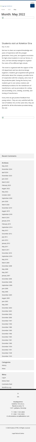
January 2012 (6, 243)
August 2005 (6, 298)
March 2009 (5, 263)
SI (31, 3)
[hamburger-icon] (32, 5)
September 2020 (7, 198)
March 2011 (5, 250)
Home (3, 9)
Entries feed (5, 381)
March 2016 (5, 217)
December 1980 (7, 327)
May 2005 (5, 305)
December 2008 (7, 266)
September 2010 (7, 256)
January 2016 (6, 221)
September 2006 (7, 285)
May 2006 (5, 292)
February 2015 (6, 224)
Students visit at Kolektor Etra (17, 43)
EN (33, 3)
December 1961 (7, 340)
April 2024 (5, 172)
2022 (9, 9)
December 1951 (7, 350)
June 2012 (5, 240)
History (4, 365)
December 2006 (7, 279)
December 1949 (7, 353)
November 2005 (7, 295)
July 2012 (4, 237)
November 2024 (7, 169)
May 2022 (5, 192)
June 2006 (5, 288)
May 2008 (5, 269)
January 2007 (6, 275)
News (3, 368)
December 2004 (7, 308)
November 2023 (7, 176)
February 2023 (6, 185)
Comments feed (7, 384)
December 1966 (7, 334)
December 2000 (7, 317)
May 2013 (5, 230)
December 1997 (7, 321)
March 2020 (5, 205)
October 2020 (6, 195)
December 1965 (7, 337)
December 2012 (7, 234)
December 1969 (7, 330)
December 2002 (7, 314)
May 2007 (5, 272)
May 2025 (5, 166)
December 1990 (7, 324)
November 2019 (7, 208)
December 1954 (7, 346)
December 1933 (7, 356)
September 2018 (7, 214)
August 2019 (6, 211)
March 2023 (5, 182)
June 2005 (5, 301)
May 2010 (5, 259)
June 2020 (5, 201)
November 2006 (7, 282)
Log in (4, 378)
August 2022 (6, 188)
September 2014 (7, 227)
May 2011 (5, 246)
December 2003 (7, 311)
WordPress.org (6, 387)
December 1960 (7, 343)
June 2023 (5, 179)
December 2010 (7, 253)
